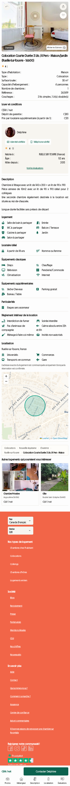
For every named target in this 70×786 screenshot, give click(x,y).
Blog (12, 597)
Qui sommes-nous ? (19, 688)
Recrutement (16, 606)
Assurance (14, 704)
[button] (6, 376)
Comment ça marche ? (20, 696)
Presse (13, 614)
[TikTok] (24, 749)
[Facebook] (10, 749)
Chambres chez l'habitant (21, 548)
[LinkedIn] (30, 749)
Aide (12, 672)
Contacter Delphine (46, 771)
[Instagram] (17, 749)
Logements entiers (18, 580)
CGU (12, 638)
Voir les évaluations (35, 168)
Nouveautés (15, 654)
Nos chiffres (15, 646)
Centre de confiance (19, 712)
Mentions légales (18, 630)
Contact (14, 680)
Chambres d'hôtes (18, 572)
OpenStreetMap (59, 438)
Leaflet (45, 438)
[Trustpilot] (20, 764)
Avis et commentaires (19, 721)
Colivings (14, 564)
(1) (13, 148)
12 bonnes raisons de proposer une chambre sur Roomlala (32, 731)
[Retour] (6, 11)
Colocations (15, 556)
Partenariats (15, 622)
